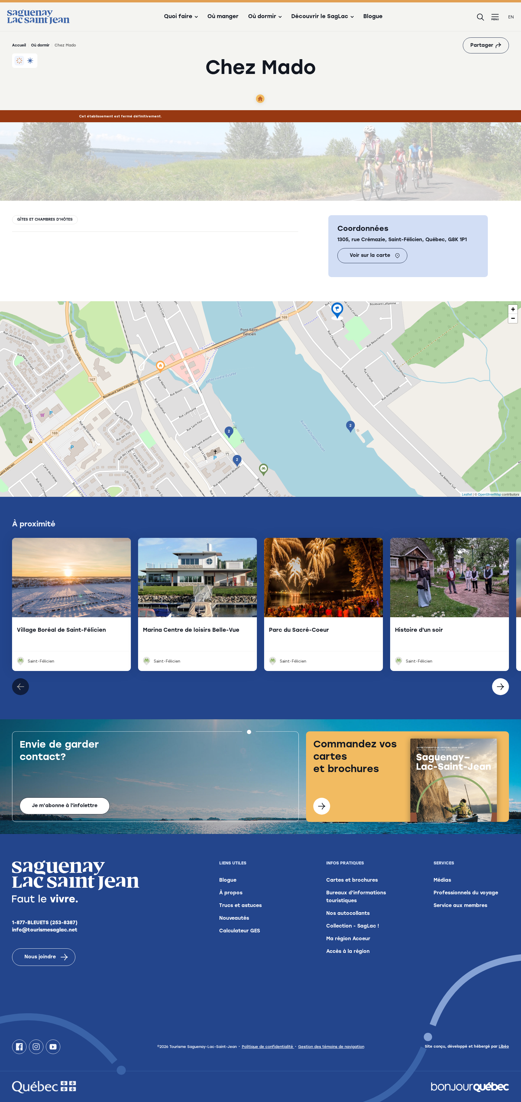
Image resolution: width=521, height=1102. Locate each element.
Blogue (373, 17)
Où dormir (40, 45)
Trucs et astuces (240, 905)
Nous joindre (40, 957)
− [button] (513, 318)
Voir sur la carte (370, 255)
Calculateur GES (239, 931)
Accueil (19, 45)
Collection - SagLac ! (352, 926)
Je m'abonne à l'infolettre (64, 805)
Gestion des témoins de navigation (331, 1047)
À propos (230, 893)
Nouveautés (234, 918)
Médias (442, 880)
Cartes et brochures (352, 880)
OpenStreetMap (489, 494)
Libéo (504, 1047)
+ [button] (513, 309)
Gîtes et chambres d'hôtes (45, 220)
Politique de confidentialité (268, 1047)
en (511, 17)
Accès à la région (348, 951)
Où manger (222, 17)
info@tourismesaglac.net (44, 930)
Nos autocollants (348, 913)
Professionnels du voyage (466, 893)
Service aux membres (460, 905)
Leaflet (467, 494)
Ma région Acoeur (348, 939)
